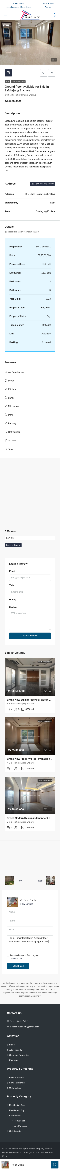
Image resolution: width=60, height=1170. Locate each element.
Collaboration (15, 1131)
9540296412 (18, 3)
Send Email (18, 966)
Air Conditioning (16, 372)
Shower (12, 440)
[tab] (8, 72)
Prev (19, 880)
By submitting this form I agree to (25, 957)
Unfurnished (15, 1088)
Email (12, 571)
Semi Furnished (18, 81)
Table (10, 449)
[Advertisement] (30, 494)
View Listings (26, 904)
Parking (12, 423)
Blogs (12, 1044)
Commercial (15, 1115)
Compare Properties (19, 1055)
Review (13, 607)
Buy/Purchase (20, 1126)
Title (11, 585)
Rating (12, 599)
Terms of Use (16, 959)
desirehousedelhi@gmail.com (18, 7)
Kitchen (12, 389)
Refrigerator (14, 432)
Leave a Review (13, 545)
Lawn (11, 397)
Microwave (13, 406)
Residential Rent (17, 1105)
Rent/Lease (19, 1120)
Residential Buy (16, 1110)
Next (40, 880)
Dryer (11, 380)
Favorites (13, 1060)
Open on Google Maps (44, 184)
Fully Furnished (16, 1077)
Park (10, 415)
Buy (8, 81)
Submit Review (30, 636)
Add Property (15, 1050)
